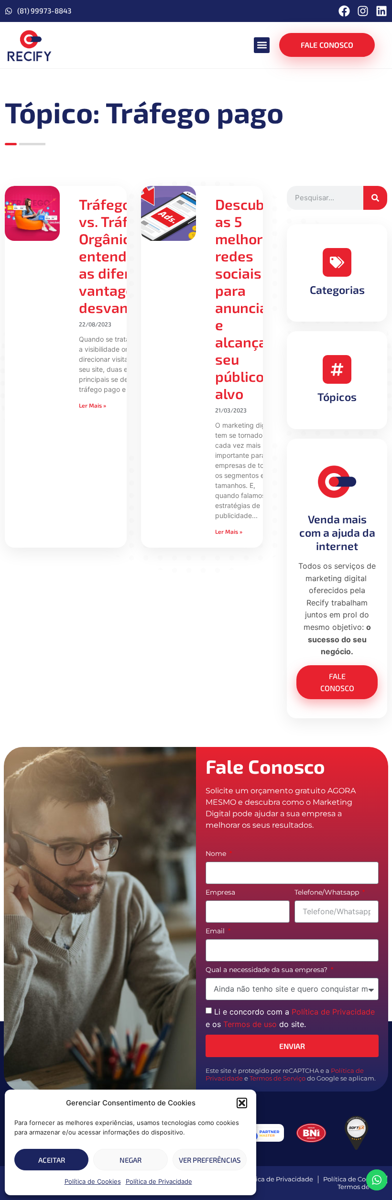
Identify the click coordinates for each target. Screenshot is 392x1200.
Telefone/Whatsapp (327, 893)
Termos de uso (250, 1023)
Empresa (220, 893)
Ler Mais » (92, 405)
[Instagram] (363, 11)
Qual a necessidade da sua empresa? (267, 970)
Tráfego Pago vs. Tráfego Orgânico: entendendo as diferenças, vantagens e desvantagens (126, 255)
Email (216, 931)
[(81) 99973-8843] (8, 11)
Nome (217, 854)
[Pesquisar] (375, 198)
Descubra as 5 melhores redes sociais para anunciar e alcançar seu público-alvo (246, 298)
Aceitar (51, 1160)
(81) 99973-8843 (44, 10)
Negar (131, 1160)
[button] (242, 1103)
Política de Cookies (93, 1181)
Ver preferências (209, 1160)
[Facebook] (344, 11)
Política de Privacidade (159, 1181)
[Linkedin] (381, 11)
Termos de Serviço (277, 1078)
